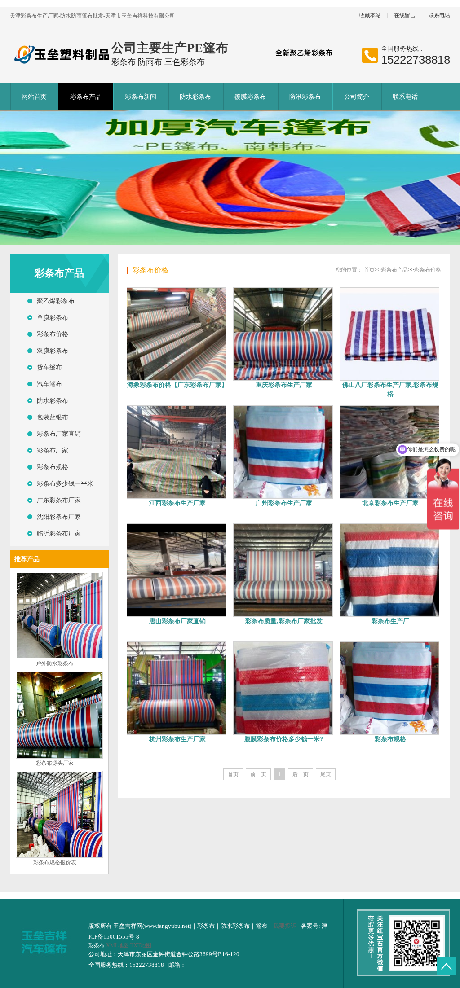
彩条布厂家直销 (59, 433)
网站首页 (34, 96)
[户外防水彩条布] (59, 657)
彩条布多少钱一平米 (65, 483)
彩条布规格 (52, 467)
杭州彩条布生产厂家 (177, 739)
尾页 (325, 774)
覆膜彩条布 (250, 96)
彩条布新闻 (140, 96)
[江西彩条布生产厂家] (177, 452)
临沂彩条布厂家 (59, 533)
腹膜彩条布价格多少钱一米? (283, 739)
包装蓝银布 (52, 417)
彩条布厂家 (52, 450)
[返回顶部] (446, 966)
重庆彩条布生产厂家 (284, 385)
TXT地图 (140, 945)
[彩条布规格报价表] (59, 856)
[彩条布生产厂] (390, 570)
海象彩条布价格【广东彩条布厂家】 (177, 385)
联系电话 (439, 15)
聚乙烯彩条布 (56, 301)
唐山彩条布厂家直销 (177, 621)
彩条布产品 (86, 96)
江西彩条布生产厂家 (177, 503)
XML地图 (117, 945)
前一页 (258, 774)
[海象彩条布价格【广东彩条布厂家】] (177, 334)
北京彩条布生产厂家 (390, 503)
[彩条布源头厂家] (59, 757)
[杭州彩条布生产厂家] (177, 688)
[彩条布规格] (390, 688)
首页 (369, 270)
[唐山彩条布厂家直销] (177, 570)
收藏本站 (370, 15)
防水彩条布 (195, 96)
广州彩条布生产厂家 (284, 503)
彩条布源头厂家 (55, 763)
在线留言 (405, 15)
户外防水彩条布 (55, 663)
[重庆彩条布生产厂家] (283, 334)
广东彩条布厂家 (59, 500)
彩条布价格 (52, 334)
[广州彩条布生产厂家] (283, 452)
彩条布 (97, 945)
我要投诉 (284, 925)
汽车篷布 (49, 384)
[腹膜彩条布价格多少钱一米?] (283, 688)
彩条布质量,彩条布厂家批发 (284, 621)
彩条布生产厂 (390, 621)
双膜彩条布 (52, 350)
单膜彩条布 (52, 317)
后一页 (300, 774)
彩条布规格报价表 (54, 862)
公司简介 (356, 96)
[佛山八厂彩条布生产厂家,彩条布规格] (390, 334)
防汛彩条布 (305, 96)
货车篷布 (49, 367)
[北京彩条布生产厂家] (390, 452)
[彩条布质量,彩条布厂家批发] (283, 570)
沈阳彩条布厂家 (59, 517)
